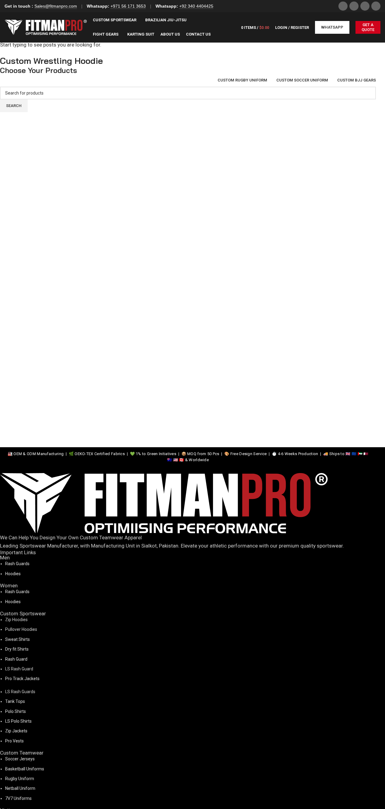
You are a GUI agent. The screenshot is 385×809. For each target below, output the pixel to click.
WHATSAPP (332, 27)
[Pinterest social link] (375, 6)
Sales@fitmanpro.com (55, 6)
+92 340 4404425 (196, 6)
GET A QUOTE (368, 27)
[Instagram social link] (354, 6)
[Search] (230, 27)
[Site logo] (46, 27)
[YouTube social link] (364, 6)
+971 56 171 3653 (128, 6)
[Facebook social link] (343, 6)
